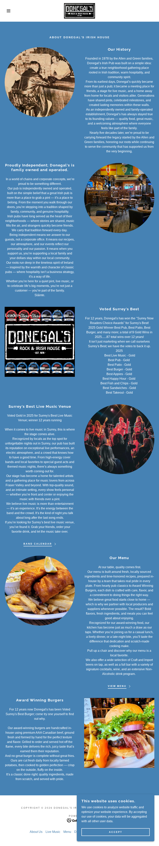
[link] (79, 11)
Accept (115, 832)
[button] (8, 11)
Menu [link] (67, 831)
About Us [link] (36, 831)
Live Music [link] (53, 831)
